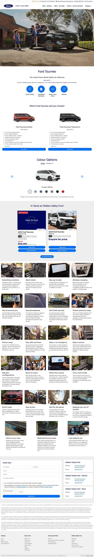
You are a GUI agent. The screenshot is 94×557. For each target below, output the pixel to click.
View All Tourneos (47, 256)
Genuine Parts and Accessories (56, 540)
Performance (4, 542)
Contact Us (74, 543)
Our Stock (61, 6)
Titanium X (49, 163)
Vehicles (49, 6)
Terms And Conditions (77, 547)
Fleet (26, 547)
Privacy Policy (22, 487)
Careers (73, 540)
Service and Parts (78, 6)
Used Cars (27, 542)
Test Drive (27, 550)
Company (87, 6)
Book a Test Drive (31, 250)
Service (50, 538)
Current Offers (28, 543)
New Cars (27, 538)
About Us (74, 538)
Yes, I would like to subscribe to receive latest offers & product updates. (23, 483)
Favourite (39, 229)
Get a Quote (24, 149)
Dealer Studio (89, 555)
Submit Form (31, 496)
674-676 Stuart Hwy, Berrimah (65, 1)
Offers (56, 6)
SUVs (2, 540)
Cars (2, 538)
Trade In (69, 6)
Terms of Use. (49, 487)
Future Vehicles (5, 543)
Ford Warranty (52, 542)
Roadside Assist (52, 543)
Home (44, 6)
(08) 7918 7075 (80, 1)
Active (43, 163)
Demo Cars (27, 540)
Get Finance (28, 545)
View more (7, 146)
